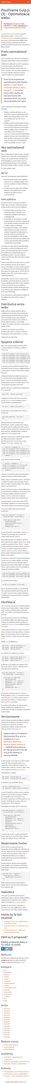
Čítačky (6, 977)
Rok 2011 (7, 1021)
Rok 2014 (7, 1017)
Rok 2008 (7, 1028)
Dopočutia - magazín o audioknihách (15, 1063)
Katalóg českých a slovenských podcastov (16, 1071)
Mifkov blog (5, 2)
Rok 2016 (7, 1013)
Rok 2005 (7, 1034)
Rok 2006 (7, 1032)
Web (5, 1000)
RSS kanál (21, 962)
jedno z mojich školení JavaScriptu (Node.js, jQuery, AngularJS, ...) (15, 87)
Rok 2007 (7, 1030)
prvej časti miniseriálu (9, 34)
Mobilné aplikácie (9, 983)
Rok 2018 (7, 1011)
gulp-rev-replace (20, 769)
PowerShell (7, 992)
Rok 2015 (7, 1015)
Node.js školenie (9, 1049)
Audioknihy (7, 972)
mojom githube (20, 902)
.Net (5, 970)
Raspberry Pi (8, 994)
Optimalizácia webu (18, 27)
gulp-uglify (4, 626)
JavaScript (7, 981)
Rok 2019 (7, 1008)
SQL (5, 998)
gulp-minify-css (10, 624)
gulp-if (3, 638)
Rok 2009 (7, 1026)
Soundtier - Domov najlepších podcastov (16, 1076)
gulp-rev (17, 729)
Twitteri (12, 960)
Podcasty (7, 990)
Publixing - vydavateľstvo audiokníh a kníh (16, 1061)
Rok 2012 (7, 1019)
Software (7, 996)
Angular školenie (9, 1047)
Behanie (6, 974)
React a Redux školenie (11, 1045)
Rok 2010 (7, 1024)
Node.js (6, 985)
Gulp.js (6, 27)
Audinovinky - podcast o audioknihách (15, 1074)
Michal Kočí (16, 24)
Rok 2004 (7, 1037)
